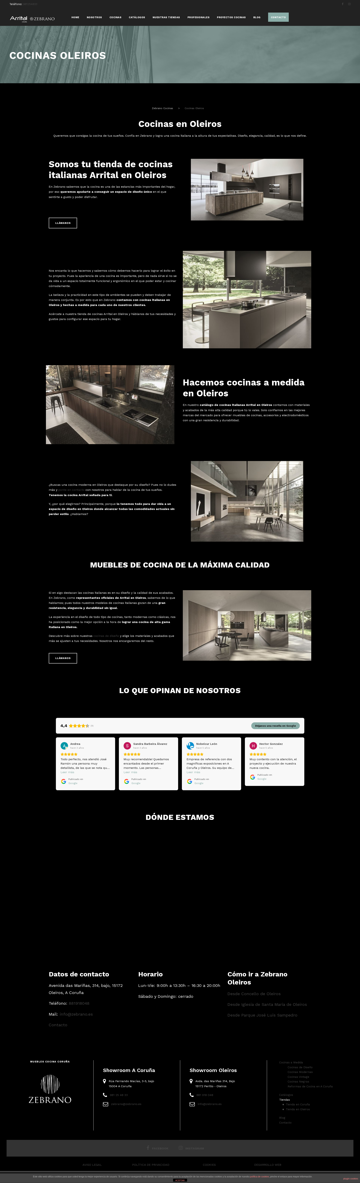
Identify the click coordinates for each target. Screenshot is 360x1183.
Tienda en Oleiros (298, 1109)
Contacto (58, 1025)
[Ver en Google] (64, 746)
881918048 (79, 1003)
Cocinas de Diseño (300, 1067)
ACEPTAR (180, 1180)
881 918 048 (204, 1095)
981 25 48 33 (119, 1095)
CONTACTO (278, 17)
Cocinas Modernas (300, 1072)
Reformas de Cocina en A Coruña (310, 1086)
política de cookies (259, 1176)
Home (75, 17)
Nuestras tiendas (166, 17)
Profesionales (199, 17)
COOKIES (209, 1165)
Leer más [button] (67, 772)
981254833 (30, 4)
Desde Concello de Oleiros (254, 993)
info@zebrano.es (76, 1014)
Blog (257, 17)
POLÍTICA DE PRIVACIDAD (150, 1165)
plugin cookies (350, 1178)
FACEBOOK (160, 1148)
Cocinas (116, 17)
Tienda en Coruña (298, 1104)
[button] (56, 764)
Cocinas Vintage (298, 1077)
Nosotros (94, 17)
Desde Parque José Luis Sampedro (262, 1015)
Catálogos (137, 17)
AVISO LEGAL (92, 1165)
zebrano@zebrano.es (126, 1104)
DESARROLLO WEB (267, 1165)
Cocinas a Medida (291, 1062)
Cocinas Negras (298, 1081)
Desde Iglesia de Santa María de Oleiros (267, 1004)
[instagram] (349, 4)
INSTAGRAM (194, 1148)
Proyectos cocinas (231, 17)
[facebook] (343, 4)
